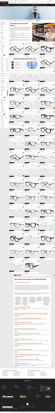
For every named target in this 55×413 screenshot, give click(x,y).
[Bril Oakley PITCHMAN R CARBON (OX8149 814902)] (32, 211)
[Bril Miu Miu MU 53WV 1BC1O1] (47, 225)
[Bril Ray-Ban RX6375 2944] (47, 198)
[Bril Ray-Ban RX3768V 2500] (16, 143)
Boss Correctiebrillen (42, 373)
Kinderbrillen (3, 30)
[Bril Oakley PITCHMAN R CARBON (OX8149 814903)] (47, 157)
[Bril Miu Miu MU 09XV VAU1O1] (32, 48)
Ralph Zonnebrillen (16, 374)
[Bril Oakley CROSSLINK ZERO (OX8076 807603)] (32, 143)
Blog (28, 388)
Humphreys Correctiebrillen (31, 373)
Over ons (3, 385)
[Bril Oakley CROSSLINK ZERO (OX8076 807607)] (16, 116)
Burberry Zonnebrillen (16, 375)
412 (47, 275)
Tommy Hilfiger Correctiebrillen (44, 374)
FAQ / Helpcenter (30, 386)
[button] (4, 3)
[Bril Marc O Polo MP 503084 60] (47, 252)
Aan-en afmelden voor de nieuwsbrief (32, 387)
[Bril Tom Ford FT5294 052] (47, 184)
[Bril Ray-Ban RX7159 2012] (32, 157)
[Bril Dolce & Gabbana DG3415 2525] (32, 265)
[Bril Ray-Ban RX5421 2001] (32, 103)
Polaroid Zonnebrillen (5, 375)
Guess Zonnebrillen (16, 373)
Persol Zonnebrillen (4, 373)
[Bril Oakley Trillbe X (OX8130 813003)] (16, 211)
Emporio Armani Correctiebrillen (32, 375)
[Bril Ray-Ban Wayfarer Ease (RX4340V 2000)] (47, 116)
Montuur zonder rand (3, 77)
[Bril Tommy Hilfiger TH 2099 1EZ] (32, 238)
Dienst (16, 385)
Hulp (28, 385)
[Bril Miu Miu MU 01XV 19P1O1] (47, 62)
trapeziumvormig (4, 87)
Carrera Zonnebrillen (5, 374)
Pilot (2, 66)
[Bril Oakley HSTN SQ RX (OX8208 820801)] (32, 225)
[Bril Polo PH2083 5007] (16, 103)
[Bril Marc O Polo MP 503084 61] (16, 184)
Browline (3, 70)
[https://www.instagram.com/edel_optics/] (48, 397)
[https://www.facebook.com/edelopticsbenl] (46, 397)
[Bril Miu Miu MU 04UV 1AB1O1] (47, 48)
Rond (2, 61)
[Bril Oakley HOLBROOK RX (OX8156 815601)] (16, 130)
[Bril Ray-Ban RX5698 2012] (47, 103)
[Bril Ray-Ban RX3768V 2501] (32, 170)
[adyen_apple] (10, 396)
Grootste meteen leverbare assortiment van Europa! (8, 0)
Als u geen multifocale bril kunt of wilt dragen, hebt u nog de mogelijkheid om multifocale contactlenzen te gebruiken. (29, 361)
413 (49, 275)
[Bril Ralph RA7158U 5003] (32, 184)
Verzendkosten (17, 387)
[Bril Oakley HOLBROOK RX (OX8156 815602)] (47, 211)
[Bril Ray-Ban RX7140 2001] (47, 170)
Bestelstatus (29, 389)
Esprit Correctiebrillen (43, 375)
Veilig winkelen (17, 386)
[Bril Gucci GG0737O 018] (16, 265)
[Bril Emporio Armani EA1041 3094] (32, 130)
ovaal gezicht (3, 83)
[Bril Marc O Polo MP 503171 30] (16, 252)
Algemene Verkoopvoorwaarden (6, 408)
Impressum (15, 408)
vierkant (2, 86)
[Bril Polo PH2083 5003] (16, 89)
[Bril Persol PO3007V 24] (47, 143)
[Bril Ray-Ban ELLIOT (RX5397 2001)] (16, 170)
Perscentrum (4, 386)
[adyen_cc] (3, 396)
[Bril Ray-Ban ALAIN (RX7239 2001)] (47, 76)
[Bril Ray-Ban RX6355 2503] (32, 252)
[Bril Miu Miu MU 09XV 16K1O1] (32, 89)
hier (41, 391)
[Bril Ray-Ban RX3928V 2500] (16, 76)
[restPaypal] (8, 396)
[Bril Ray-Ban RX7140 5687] (32, 198)
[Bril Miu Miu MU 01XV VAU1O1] (16, 48)
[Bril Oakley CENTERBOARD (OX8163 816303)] (32, 116)
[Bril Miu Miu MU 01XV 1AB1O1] (16, 157)
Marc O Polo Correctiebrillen (31, 374)
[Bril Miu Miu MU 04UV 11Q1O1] (47, 238)
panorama (3, 71)
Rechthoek (3, 58)
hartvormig (3, 82)
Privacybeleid (12, 408)
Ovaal (2, 67)
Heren (2, 29)
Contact (3, 388)
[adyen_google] (12, 396)
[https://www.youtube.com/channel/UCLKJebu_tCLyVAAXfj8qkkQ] (49, 397)
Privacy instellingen (4, 387)
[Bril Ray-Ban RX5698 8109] (16, 225)
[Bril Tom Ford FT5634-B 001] (16, 238)
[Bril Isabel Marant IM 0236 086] (16, 198)
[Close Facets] (4, 21)
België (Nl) (51, 0)
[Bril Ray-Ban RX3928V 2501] (32, 76)
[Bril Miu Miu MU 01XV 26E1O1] (47, 89)
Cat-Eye (2, 62)
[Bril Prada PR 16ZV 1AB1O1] (47, 130)
